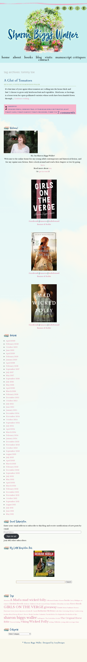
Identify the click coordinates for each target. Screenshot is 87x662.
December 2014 (12, 413)
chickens (26, 604)
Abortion (7, 600)
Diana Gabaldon (51, 604)
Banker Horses (59, 600)
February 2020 (12, 344)
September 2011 (12, 502)
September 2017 (12, 369)
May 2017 (10, 375)
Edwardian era (61, 604)
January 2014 (11, 439)
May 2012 (10, 479)
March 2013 (11, 464)
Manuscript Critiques (70, 57)
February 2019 (12, 357)
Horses (76, 607)
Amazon (43, 221)
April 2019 (10, 353)
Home (6, 57)
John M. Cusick (32, 611)
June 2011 (10, 511)
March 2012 (11, 486)
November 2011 (12, 495)
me (50, 168)
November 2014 (12, 416)
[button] (44, 564)
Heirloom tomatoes (54, 109)
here (43, 165)
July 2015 (10, 404)
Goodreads (34, 221)
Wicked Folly (38, 621)
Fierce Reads (75, 604)
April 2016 (10, 388)
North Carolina (34, 614)
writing (51, 622)
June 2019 (10, 350)
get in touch (44, 171)
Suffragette (41, 618)
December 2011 (12, 492)
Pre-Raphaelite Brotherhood (65, 614)
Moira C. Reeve (23, 614)
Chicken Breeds (16, 604)
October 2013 (11, 448)
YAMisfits (57, 622)
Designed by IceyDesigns (54, 643)
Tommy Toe (52, 112)
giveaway (50, 607)
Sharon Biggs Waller (31, 84)
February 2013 (12, 467)
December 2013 (12, 442)
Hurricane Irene (9, 611)
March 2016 (11, 391)
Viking (25, 621)
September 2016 (12, 379)
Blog (39, 57)
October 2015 (11, 401)
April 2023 (10, 341)
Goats (59, 608)
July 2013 (10, 457)
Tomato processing (39, 112)
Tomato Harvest (24, 112)
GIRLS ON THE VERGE (24, 607)
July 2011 (9, 508)
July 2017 (9, 372)
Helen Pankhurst (68, 607)
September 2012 (12, 473)
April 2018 (10, 363)
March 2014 (11, 432)
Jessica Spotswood (21, 611)
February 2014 (12, 435)
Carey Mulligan (75, 600)
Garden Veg (12, 106)
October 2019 (11, 347)
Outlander (42, 614)
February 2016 (12, 394)
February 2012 (12, 489)
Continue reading (22, 99)
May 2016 (10, 385)
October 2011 (11, 498)
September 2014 (12, 423)
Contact (43, 60)
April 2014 (10, 429)
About (17, 57)
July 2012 (10, 476)
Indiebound (54, 221)
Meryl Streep (13, 614)
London (77, 611)
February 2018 (12, 366)
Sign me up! (11, 536)
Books (28, 57)
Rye (76, 614)
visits (48, 57)
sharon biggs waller (20, 618)
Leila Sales (58, 611)
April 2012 (10, 483)
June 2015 (10, 407)
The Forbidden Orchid (52, 618)
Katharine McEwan (46, 611)
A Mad (15, 600)
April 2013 (10, 461)
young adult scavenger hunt (70, 622)
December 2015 (12, 398)
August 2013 (11, 454)
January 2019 (11, 360)
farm (68, 604)
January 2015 (11, 410)
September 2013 (12, 451)
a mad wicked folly (33, 600)
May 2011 (10, 514)
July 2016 (10, 382)
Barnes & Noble (44, 224)
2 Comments (66, 113)
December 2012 (12, 470)
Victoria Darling (15, 622)
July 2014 (10, 426)
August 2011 (11, 505)
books (67, 600)
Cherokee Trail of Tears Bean (34, 109)
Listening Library (68, 611)
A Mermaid (50, 600)
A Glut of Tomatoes (18, 80)
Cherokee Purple (14, 109)
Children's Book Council (38, 604)
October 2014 (11, 420)
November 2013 (12, 445)
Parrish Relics (50, 614)
